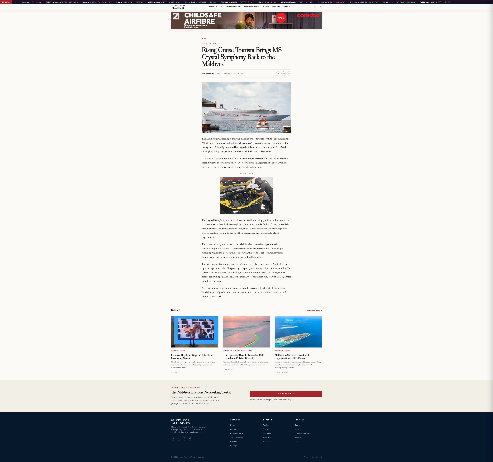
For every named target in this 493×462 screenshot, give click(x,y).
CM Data (265, 7)
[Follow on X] (179, 438)
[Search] (320, 7)
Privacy (306, 457)
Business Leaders (233, 7)
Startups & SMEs (251, 7)
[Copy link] (289, 73)
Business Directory (302, 433)
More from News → (314, 311)
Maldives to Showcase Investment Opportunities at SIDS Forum (292, 356)
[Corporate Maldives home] (178, 7)
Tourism (266, 425)
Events (297, 425)
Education (267, 433)
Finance (266, 429)
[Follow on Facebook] (173, 438)
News (211, 7)
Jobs (297, 429)
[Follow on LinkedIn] (190, 438)
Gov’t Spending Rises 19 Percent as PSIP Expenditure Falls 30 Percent (243, 356)
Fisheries (266, 442)
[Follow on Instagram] (184, 438)
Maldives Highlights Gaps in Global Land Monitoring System (192, 356)
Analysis (219, 7)
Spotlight (276, 7)
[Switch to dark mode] (315, 7)
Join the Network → (285, 394)
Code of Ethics (317, 457)
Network (286, 7)
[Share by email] (283, 73)
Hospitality (267, 437)
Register (298, 437)
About (297, 442)
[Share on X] (278, 73)
